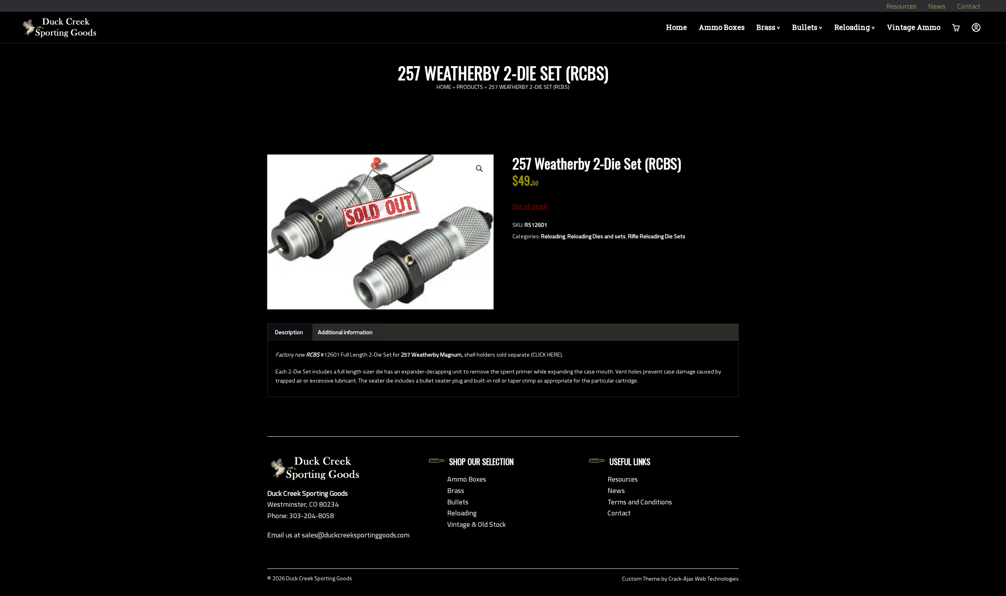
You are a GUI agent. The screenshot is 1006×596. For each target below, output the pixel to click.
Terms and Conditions (640, 502)
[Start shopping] (956, 27)
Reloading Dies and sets (596, 236)
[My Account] (976, 27)
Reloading (855, 27)
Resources (901, 6)
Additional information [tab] (345, 332)
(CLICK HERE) (546, 354)
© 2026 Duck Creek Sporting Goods (309, 578)
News (936, 6)
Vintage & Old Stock (476, 524)
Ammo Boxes (722, 27)
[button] (479, 169)
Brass (769, 27)
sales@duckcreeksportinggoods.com (355, 535)
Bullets (808, 27)
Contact (968, 6)
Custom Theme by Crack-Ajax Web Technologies (680, 578)
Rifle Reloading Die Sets (656, 236)
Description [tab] (289, 332)
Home (676, 27)
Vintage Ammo (913, 27)
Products (470, 87)
